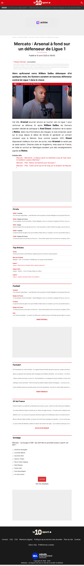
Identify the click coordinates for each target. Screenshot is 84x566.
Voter (42, 479)
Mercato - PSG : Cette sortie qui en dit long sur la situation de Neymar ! (43, 167)
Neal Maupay (18, 465)
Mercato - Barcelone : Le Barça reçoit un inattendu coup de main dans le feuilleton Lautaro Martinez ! (43, 159)
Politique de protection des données (48, 539)
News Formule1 (42, 392)
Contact (5, 539)
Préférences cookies (46, 545)
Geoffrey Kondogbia (20, 449)
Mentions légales (26, 539)
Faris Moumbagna (20, 471)
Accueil (14, 37)
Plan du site (68, 539)
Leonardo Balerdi (19, 452)
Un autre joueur (19, 474)
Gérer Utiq (32, 545)
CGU (11, 539)
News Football (42, 319)
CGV (16, 539)
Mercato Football (23, 37)
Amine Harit (18, 468)
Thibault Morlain (19, 62)
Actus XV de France (42, 428)
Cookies (77, 539)
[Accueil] (42, 2)
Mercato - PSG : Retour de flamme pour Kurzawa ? (36, 163)
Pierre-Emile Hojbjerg (21, 462)
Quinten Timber (19, 459)
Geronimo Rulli (19, 456)
